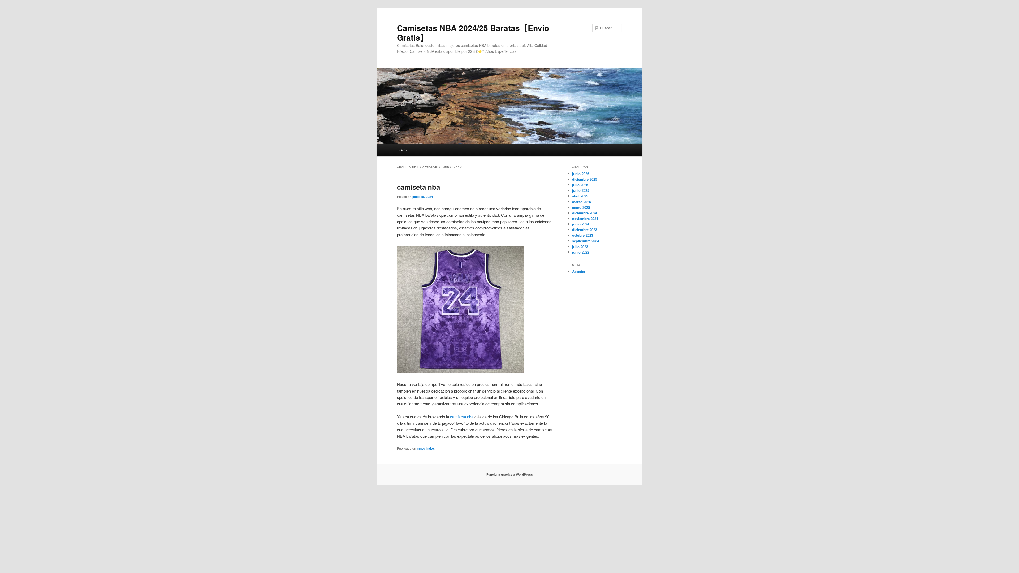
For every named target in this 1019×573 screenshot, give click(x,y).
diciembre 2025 (584, 179)
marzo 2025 (581, 201)
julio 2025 (580, 184)
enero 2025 (581, 207)
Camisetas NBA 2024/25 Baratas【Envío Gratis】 (473, 32)
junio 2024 (580, 224)
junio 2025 (580, 190)
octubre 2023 (582, 235)
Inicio (402, 150)
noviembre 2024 (585, 218)
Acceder (578, 271)
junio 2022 (580, 252)
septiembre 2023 (585, 240)
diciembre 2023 (584, 229)
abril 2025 (580, 195)
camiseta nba (418, 187)
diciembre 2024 (584, 212)
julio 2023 (580, 246)
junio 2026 (580, 173)
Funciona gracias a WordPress (509, 474)
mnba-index (426, 448)
